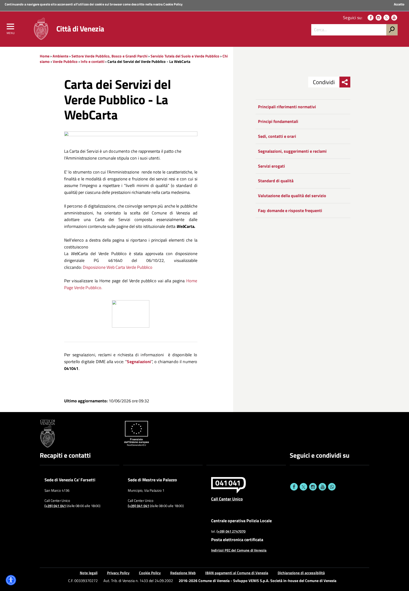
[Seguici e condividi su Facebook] (294, 487)
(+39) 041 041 (55, 505)
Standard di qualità (275, 181)
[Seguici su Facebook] (370, 18)
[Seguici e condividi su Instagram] (313, 487)
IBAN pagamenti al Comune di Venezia (236, 573)
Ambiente (60, 56)
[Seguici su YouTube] (394, 18)
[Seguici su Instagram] (379, 18)
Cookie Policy (172, 4)
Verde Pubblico (65, 61)
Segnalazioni (139, 361)
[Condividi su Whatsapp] (332, 487)
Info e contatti (92, 61)
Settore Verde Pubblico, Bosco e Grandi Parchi (109, 56)
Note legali (89, 573)
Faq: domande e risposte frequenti (290, 210)
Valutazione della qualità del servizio (292, 195)
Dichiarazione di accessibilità (301, 573)
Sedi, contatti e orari (277, 136)
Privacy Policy (118, 573)
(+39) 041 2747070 (231, 531)
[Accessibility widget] (11, 580)
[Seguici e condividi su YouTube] (322, 487)
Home (44, 56)
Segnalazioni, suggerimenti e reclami (292, 151)
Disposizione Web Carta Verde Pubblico (117, 267)
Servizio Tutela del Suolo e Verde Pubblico (185, 56)
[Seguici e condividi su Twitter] (303, 487)
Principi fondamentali (278, 121)
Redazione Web (183, 573)
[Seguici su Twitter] (386, 18)
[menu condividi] (344, 82)
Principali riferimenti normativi (287, 107)
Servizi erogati (271, 166)
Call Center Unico (227, 498)
